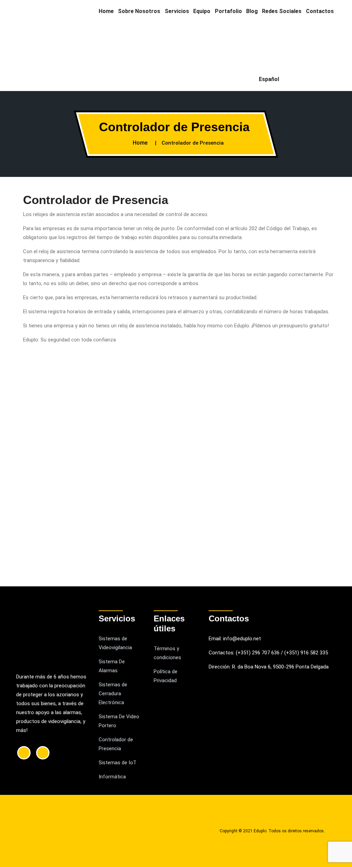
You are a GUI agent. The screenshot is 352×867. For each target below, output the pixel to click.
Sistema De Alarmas (112, 666)
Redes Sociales (281, 11)
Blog (252, 11)
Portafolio (228, 11)
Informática (112, 777)
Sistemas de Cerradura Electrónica (113, 694)
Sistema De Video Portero (119, 721)
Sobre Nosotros (139, 11)
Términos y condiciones (167, 653)
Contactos (320, 11)
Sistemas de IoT (117, 762)
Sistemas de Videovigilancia (115, 643)
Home (106, 11)
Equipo (201, 11)
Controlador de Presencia (116, 744)
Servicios (177, 11)
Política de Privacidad (165, 676)
